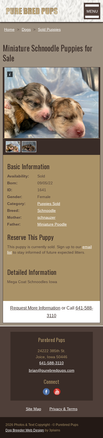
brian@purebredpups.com (51, 370)
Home (9, 29)
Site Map (33, 409)
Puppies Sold (48, 203)
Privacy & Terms (63, 409)
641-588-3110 (51, 363)
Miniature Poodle (52, 224)
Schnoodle (46, 210)
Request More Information (35, 308)
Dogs (26, 29)
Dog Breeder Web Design (24, 430)
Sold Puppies (49, 29)
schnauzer (46, 217)
